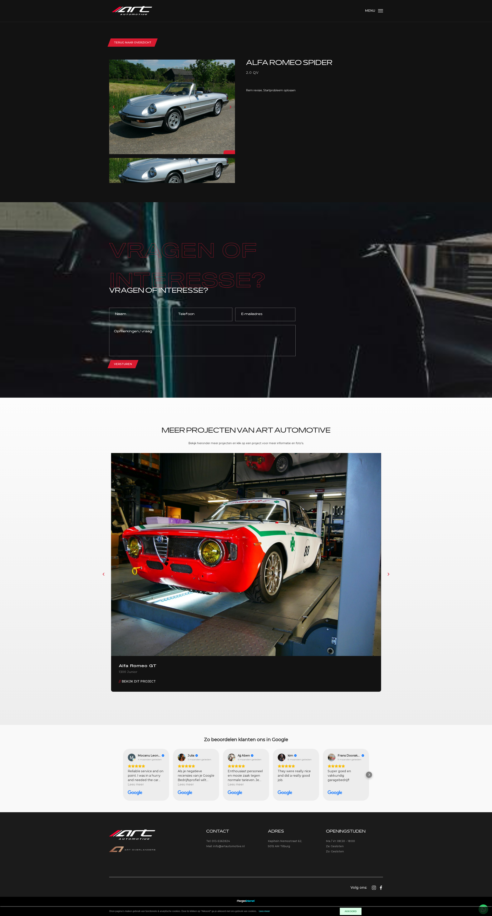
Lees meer (264, 911)
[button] (123, 775)
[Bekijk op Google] (131, 757)
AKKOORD (351, 911)
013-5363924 (221, 841)
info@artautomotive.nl (229, 846)
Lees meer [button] (136, 784)
